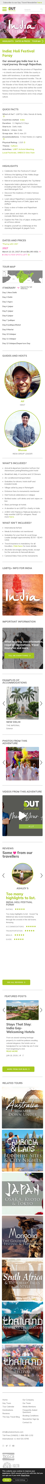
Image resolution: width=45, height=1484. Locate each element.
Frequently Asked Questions (30, 1411)
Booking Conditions (31, 1415)
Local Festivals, (9, 153)
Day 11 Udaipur (9, 339)
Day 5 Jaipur (7, 311)
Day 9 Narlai (7, 329)
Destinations (7, 1410)
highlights (8, 41)
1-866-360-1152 (26, 1435)
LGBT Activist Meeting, (23, 149)
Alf (22, 401)
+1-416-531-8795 (21, 1439)
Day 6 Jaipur (7, 316)
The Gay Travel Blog (11, 1417)
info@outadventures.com (12, 1432)
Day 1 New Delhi (9, 292)
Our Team (27, 1403)
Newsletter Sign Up (31, 1419)
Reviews (6, 1413)
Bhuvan (22, 450)
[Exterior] (22, 703)
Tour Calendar (8, 1406)
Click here (18, 546)
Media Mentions (29, 1406)
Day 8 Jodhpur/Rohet (11, 325)
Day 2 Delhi (7, 297)
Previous (4, 704)
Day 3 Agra (7, 302)
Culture (14, 146)
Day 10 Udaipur (9, 334)
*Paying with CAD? (10, 244)
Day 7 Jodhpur (8, 320)
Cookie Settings (20, 1480)
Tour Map (37, 41)
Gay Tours (6, 1403)
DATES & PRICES (22, 41)
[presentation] (42, 41)
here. (11, 517)
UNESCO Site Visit (26, 153)
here (39, 2)
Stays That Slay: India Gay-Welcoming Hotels (20, 1028)
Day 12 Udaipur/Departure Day (16, 343)
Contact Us (27, 1422)
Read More (12, 1051)
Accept (7, 1480)
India (22, 120)
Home (5, 1400)
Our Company (28, 1400)
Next (41, 704)
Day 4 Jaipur (7, 306)
